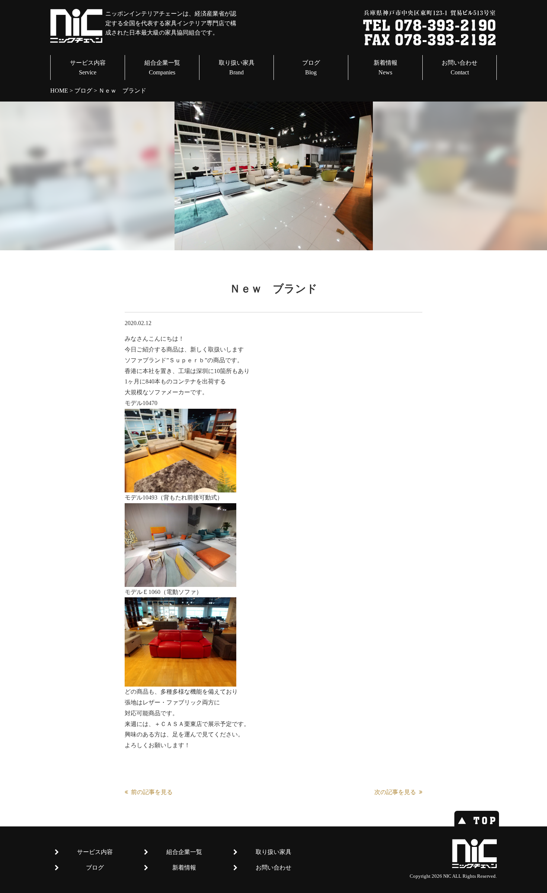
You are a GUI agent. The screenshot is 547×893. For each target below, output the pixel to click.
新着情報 (385, 68)
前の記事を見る (152, 792)
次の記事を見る (395, 792)
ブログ (311, 68)
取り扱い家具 (237, 68)
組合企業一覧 (162, 68)
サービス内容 (88, 68)
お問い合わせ (459, 68)
